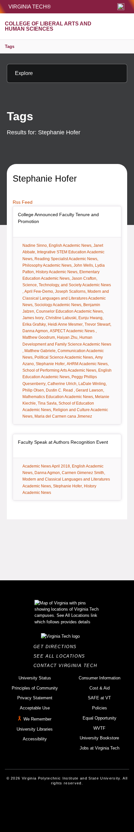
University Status (35, 678)
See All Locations (61, 656)
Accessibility (35, 738)
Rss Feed (23, 202)
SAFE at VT (99, 697)
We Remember (37, 719)
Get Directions (57, 646)
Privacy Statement (34, 697)
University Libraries (35, 729)
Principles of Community (35, 688)
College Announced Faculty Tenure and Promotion (58, 218)
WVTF (99, 728)
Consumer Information (99, 678)
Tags (9, 46)
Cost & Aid (99, 688)
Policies (99, 708)
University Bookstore (99, 737)
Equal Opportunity (99, 718)
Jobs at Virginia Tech (99, 748)
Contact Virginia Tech (67, 665)
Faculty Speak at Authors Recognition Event (63, 442)
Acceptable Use (35, 708)
